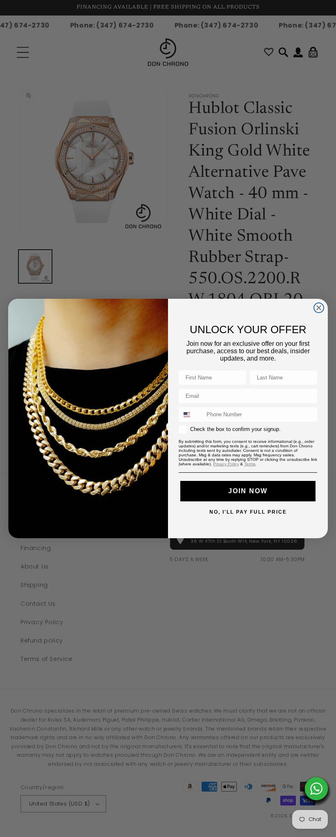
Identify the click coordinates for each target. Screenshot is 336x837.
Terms (249, 464)
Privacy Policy (226, 464)
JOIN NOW (248, 490)
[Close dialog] (319, 308)
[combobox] (190, 414)
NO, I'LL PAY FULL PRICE (248, 512)
